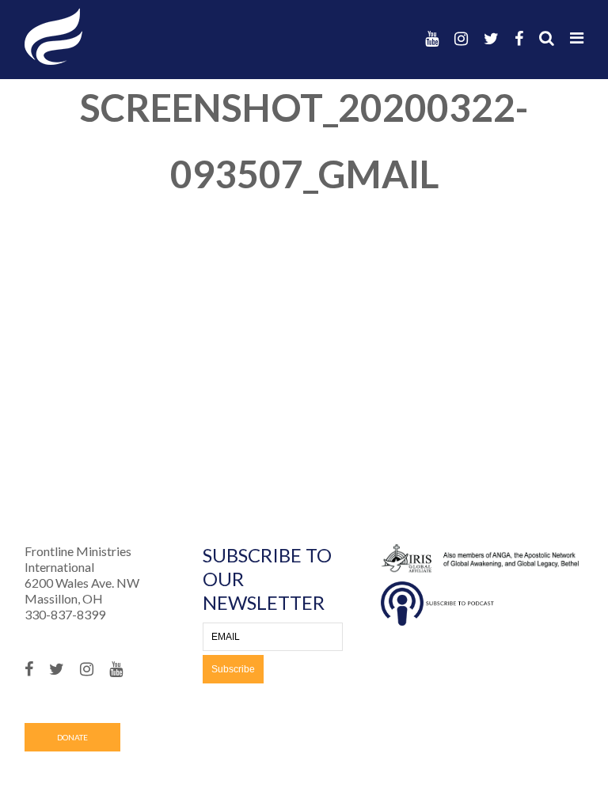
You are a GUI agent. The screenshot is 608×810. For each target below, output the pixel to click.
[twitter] (491, 38)
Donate (72, 737)
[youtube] (432, 38)
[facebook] (519, 38)
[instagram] (461, 38)
